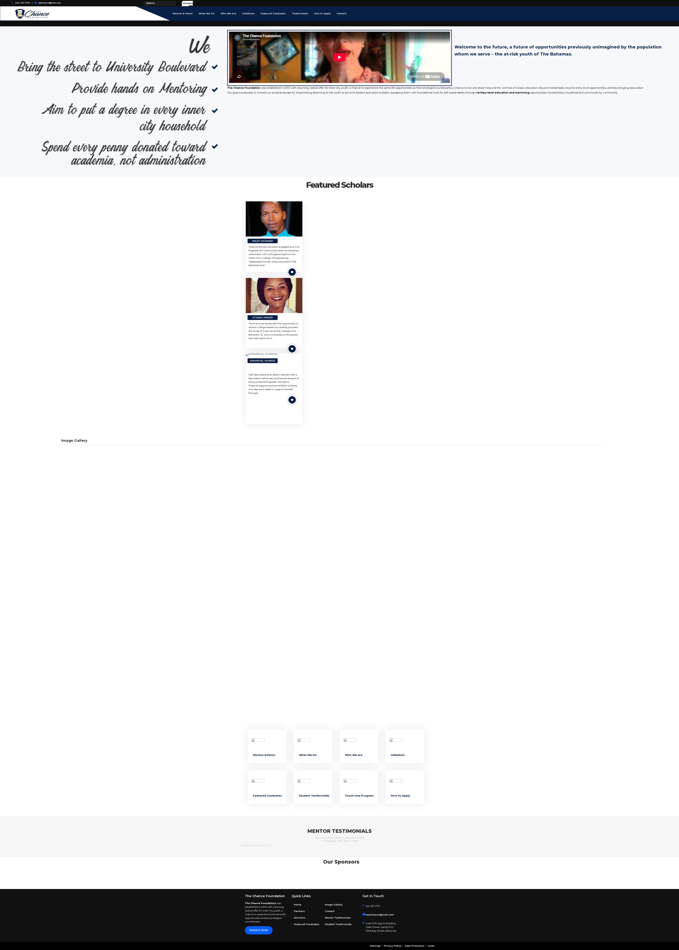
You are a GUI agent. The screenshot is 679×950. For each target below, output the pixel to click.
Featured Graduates (267, 795)
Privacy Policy (392, 945)
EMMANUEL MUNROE (262, 360)
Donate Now (258, 930)
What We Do (308, 755)
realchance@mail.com (49, 3)
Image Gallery (334, 904)
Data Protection (414, 945)
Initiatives (398, 755)
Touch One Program (359, 795)
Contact (330, 911)
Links (431, 945)
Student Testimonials (314, 795)
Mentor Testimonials (338, 917)
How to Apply (400, 795)
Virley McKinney (262, 241)
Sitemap (375, 945)
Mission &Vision (264, 755)
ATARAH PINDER (263, 317)
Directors (300, 917)
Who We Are (353, 755)
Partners (299, 911)
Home (297, 904)
